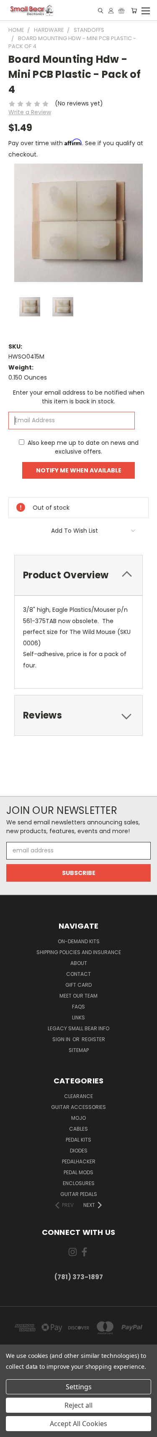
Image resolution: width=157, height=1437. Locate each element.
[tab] (78, 575)
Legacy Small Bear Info (78, 1028)
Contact (78, 974)
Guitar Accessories (78, 1107)
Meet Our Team (78, 995)
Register (93, 1039)
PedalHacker (78, 1161)
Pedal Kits (78, 1139)
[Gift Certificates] (121, 10)
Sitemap (79, 1050)
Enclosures (79, 1183)
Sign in (62, 1039)
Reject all (78, 1405)
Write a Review (29, 112)
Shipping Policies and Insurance (78, 952)
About (78, 963)
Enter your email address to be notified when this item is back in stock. (78, 396)
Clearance (78, 1096)
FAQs (78, 1006)
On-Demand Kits (79, 941)
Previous (13, 1428)
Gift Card (78, 984)
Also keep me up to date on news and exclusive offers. (83, 447)
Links (78, 1017)
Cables (78, 1128)
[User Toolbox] (111, 10)
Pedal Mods (78, 1172)
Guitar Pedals (78, 1194)
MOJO (78, 1117)
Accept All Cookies (78, 1423)
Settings (79, 1386)
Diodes (79, 1150)
